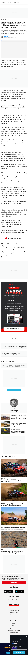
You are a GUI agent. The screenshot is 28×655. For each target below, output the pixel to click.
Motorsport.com (14, 612)
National (16, 2)
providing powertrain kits (15, 105)
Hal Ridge (6, 36)
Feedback (14, 623)
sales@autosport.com (14, 634)
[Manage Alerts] (15, 338)
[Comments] (25, 36)
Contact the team (14, 632)
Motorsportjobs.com (14, 610)
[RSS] (19, 599)
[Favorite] (21, 36)
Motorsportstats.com (14, 614)
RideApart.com (14, 617)
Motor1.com (14, 607)
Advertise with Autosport (14, 630)
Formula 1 (3, 2)
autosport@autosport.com (14, 628)
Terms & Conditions (6, 643)
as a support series (18, 60)
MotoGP (10, 2)
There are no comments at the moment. (14, 365)
